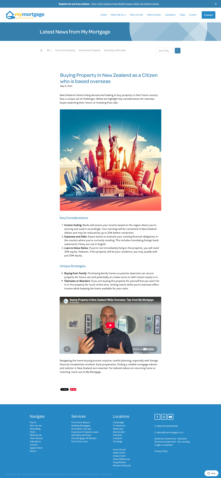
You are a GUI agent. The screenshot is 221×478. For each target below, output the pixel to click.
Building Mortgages (80, 425)
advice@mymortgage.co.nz (170, 432)
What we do (36, 435)
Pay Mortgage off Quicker (84, 438)
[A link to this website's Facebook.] (157, 417)
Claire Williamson (121, 459)
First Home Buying (65, 50)
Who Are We (136, 14)
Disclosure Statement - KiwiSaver (170, 438)
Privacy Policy (161, 451)
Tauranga (117, 441)
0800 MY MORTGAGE (167, 426)
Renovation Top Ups (81, 428)
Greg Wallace (119, 462)
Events (193, 14)
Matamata (118, 428)
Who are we (36, 425)
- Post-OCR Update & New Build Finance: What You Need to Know (109, 3)
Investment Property (90, 50)
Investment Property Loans (84, 431)
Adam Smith (119, 452)
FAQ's (33, 431)
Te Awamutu (119, 425)
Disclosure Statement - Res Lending (172, 441)
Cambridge (118, 422)
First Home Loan (79, 441)
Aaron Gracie (119, 449)
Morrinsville (119, 431)
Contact (208, 14)
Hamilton (117, 435)
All (48, 50)
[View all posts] (41, 51)
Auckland (117, 438)
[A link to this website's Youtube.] (170, 417)
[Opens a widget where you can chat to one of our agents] (211, 473)
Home (104, 14)
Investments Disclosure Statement (85, 474)
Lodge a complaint (163, 444)
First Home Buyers (80, 422)
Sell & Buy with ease (115, 50)
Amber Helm (119, 455)
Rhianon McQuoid (122, 465)
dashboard (27, 474)
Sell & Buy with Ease (81, 435)
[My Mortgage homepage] (27, 15)
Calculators (35, 441)
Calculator (170, 14)
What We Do (117, 14)
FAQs (182, 14)
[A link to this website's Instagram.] (164, 417)
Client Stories (154, 14)
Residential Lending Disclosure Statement (51, 474)
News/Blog (35, 428)
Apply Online (36, 447)
